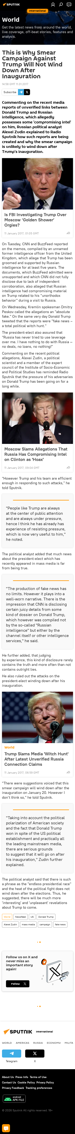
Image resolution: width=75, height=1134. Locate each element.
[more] (68, 233)
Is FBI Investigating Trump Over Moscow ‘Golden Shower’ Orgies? (35, 220)
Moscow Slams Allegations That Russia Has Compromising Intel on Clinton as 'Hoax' (35, 454)
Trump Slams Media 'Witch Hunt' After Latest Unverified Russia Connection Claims (36, 759)
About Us (8, 1077)
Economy (54, 1043)
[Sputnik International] (12, 6)
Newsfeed (20, 916)
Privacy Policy (45, 1082)
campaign (45, 924)
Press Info (21, 1077)
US (32, 916)
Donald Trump (46, 916)
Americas (22, 1043)
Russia (38, 1043)
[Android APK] (14, 1099)
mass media (28, 924)
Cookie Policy (26, 1082)
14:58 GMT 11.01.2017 (15, 84)
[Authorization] (53, 4)
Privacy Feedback (13, 1088)
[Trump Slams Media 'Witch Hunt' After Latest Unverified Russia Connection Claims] (37, 717)
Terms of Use (38, 1077)
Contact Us (9, 1082)
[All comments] (6, 1128)
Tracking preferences (39, 1088)
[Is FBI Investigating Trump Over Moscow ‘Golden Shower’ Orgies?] (37, 184)
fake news (60, 924)
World (9, 747)
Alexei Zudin (10, 924)
